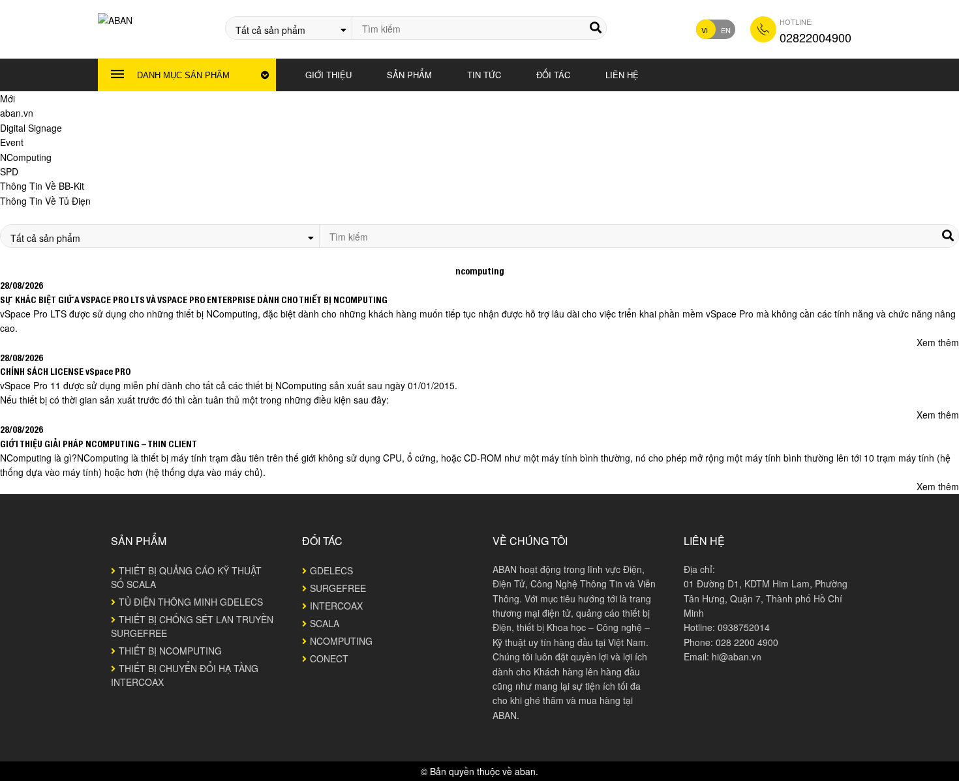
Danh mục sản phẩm (183, 75)
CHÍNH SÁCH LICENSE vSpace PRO (65, 371)
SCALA (324, 623)
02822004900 (815, 37)
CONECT (329, 658)
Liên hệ (622, 74)
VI (704, 30)
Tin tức (484, 74)
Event (11, 142)
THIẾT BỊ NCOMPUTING (170, 650)
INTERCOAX (336, 605)
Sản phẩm (409, 74)
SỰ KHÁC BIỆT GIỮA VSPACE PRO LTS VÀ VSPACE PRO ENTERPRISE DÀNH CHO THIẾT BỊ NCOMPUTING (194, 299)
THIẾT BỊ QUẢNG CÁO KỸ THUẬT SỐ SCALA (186, 577)
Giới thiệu (328, 74)
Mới (7, 98)
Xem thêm (938, 342)
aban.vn (16, 112)
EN (726, 30)
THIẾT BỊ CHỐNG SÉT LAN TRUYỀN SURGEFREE (192, 626)
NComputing (26, 157)
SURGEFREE (338, 588)
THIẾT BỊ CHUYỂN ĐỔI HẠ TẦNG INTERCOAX (184, 675)
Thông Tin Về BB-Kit (42, 185)
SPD (9, 171)
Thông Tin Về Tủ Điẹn (45, 200)
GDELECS (331, 570)
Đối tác (553, 74)
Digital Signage (31, 127)
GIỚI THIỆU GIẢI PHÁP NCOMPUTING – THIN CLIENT (98, 443)
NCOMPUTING (341, 640)
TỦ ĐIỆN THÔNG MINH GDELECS (191, 601)
